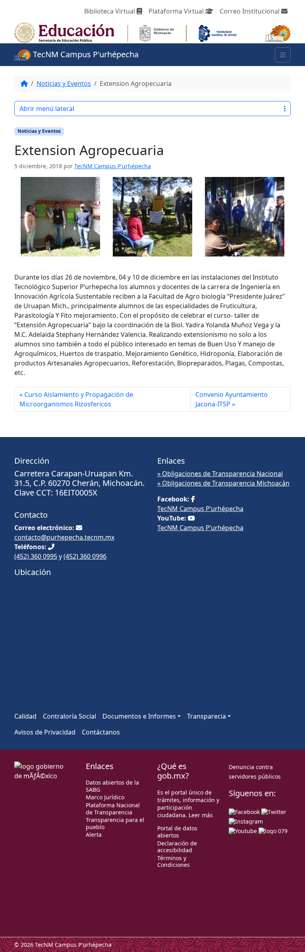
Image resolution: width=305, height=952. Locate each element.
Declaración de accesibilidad (177, 846)
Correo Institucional (250, 11)
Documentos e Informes (139, 716)
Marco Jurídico (105, 797)
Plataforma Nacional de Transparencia (113, 808)
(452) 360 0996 (85, 556)
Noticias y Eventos (64, 83)
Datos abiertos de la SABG (112, 786)
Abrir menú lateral (46, 108)
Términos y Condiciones (173, 861)
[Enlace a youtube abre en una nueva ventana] (243, 830)
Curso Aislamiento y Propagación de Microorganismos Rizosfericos (76, 399)
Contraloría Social (69, 716)
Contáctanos (101, 732)
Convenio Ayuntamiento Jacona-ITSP (231, 399)
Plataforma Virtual (177, 11)
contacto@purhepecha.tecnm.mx (64, 537)
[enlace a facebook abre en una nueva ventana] (244, 811)
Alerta (94, 834)
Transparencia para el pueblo (115, 823)
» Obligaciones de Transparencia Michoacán (223, 483)
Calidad (25, 716)
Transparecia (206, 716)
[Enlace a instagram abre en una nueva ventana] (246, 820)
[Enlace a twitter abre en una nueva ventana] (273, 811)
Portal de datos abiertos (177, 831)
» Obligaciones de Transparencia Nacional (220, 473)
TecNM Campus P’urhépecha (200, 508)
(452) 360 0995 (35, 556)
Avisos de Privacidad (44, 732)
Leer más (201, 815)
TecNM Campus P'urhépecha (85, 54)
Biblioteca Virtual (110, 11)
